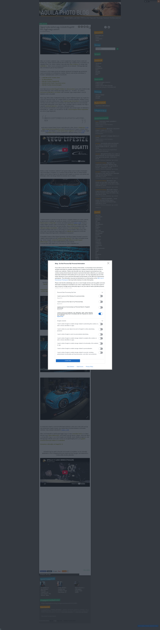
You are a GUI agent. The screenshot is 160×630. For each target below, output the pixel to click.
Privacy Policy (89, 366)
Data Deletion (70, 366)
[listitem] (80, 292)
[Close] (108, 263)
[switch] (100, 296)
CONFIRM (68, 360)
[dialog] (80, 315)
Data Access (80, 366)
